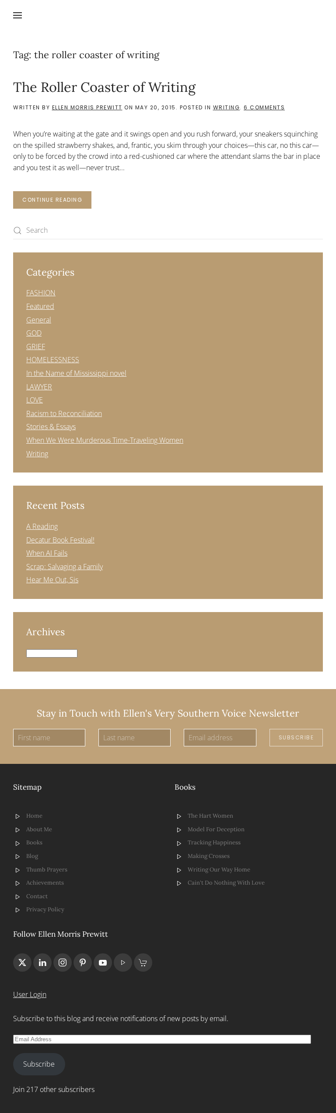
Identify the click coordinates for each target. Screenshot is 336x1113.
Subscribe (296, 737)
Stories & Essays (51, 426)
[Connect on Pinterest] (83, 962)
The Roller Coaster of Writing (104, 86)
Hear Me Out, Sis (52, 579)
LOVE (34, 400)
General (38, 320)
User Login (29, 994)
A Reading (42, 526)
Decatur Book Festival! (60, 540)
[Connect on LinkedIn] (42, 962)
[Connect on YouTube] (103, 962)
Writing (226, 107)
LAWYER (39, 387)
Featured (40, 306)
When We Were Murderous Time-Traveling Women (104, 440)
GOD (34, 333)
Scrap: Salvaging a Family (64, 566)
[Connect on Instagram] (62, 962)
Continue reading (52, 199)
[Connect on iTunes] (123, 962)
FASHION (41, 293)
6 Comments (264, 107)
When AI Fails (46, 553)
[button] (17, 15)
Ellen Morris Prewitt (87, 107)
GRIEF (35, 346)
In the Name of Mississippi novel (76, 373)
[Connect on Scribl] (143, 962)
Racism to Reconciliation (64, 413)
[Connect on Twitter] (22, 962)
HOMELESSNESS (52, 359)
